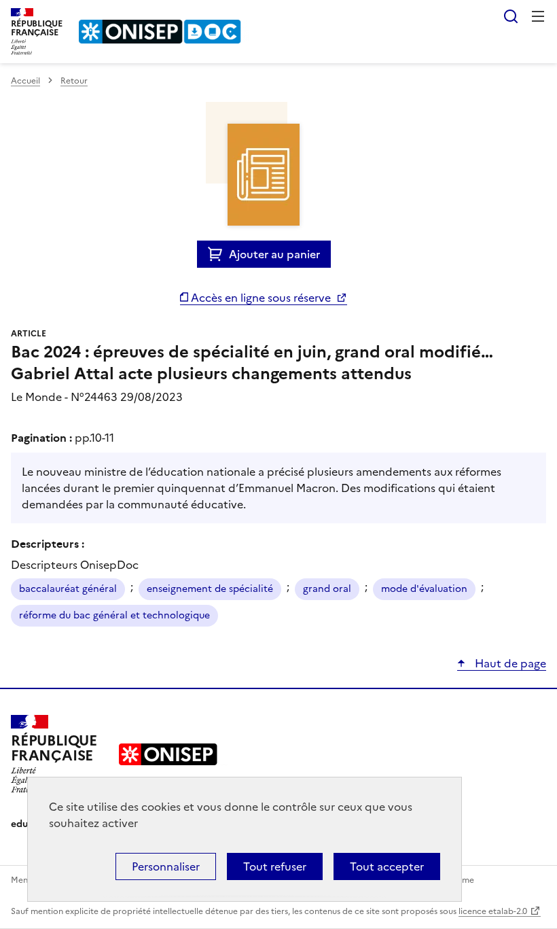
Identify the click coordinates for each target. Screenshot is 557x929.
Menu (538, 16)
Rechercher (510, 16)
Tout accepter (387, 866)
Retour (74, 81)
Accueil (25, 81)
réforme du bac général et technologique (114, 615)
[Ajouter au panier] (218, 254)
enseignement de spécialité (210, 589)
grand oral (327, 589)
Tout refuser (274, 866)
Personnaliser (166, 866)
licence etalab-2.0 (493, 911)
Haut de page (509, 663)
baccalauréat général (68, 589)
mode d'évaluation (424, 589)
